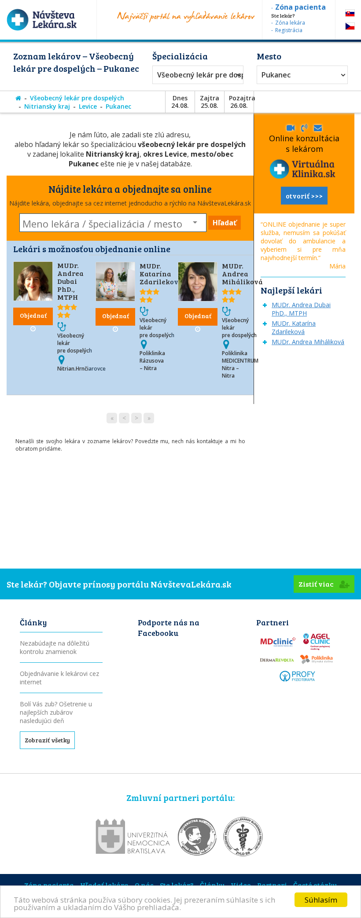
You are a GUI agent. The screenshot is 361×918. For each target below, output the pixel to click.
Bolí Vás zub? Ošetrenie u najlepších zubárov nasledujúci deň (56, 712)
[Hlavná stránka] (18, 98)
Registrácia (288, 30)
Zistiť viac (316, 583)
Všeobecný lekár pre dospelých (195, 75)
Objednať (33, 315)
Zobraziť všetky (47, 740)
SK (350, 13)
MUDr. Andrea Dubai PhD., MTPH (70, 281)
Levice (88, 106)
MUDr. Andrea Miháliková (242, 273)
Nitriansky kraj (47, 106)
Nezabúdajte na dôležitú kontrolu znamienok (54, 647)
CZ (350, 26)
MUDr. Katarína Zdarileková (161, 273)
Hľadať (224, 223)
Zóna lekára (290, 22)
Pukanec (276, 75)
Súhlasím (321, 900)
